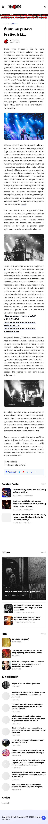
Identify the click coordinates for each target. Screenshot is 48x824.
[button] (36, 472)
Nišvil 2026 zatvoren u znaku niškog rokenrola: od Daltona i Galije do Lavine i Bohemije (29, 517)
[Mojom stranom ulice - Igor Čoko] (24, 578)
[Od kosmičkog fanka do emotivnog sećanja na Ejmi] (6, 492)
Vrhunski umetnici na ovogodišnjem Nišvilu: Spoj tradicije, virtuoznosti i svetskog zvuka (27, 706)
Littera (8, 588)
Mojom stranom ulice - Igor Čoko (22, 591)
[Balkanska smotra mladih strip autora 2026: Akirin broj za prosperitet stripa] (6, 753)
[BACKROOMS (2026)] (6, 642)
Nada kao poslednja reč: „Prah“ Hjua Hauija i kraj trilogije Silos (27, 618)
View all (43, 484)
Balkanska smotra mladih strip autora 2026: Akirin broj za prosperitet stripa (28, 751)
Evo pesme (17, 372)
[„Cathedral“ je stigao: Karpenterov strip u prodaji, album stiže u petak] (6, 653)
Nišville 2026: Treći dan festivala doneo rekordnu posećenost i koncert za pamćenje (28, 694)
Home (6, 23)
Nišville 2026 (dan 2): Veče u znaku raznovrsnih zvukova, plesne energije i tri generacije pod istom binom (28, 718)
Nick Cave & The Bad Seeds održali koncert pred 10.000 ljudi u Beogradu (27, 785)
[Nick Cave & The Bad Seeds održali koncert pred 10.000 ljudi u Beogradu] (6, 787)
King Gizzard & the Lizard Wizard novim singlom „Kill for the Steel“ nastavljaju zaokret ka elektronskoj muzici (28, 762)
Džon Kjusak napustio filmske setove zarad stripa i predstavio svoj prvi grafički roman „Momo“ (28, 664)
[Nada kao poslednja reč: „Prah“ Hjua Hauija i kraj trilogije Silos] (8, 620)
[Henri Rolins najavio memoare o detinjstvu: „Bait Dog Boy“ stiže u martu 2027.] (8, 608)
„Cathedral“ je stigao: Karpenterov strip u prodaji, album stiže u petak (27, 651)
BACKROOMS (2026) (20, 639)
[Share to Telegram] (31, 472)
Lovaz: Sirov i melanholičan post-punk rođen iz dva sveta (28, 741)
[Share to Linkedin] (27, 472)
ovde (23, 204)
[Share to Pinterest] (23, 472)
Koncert (14, 23)
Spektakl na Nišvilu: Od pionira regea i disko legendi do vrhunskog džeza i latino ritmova (29, 504)
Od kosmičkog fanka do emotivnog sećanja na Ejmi (29, 490)
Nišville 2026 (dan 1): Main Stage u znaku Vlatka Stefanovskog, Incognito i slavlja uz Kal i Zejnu (29, 774)
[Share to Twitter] (19, 472)
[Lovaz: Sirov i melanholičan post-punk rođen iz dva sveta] (6, 743)
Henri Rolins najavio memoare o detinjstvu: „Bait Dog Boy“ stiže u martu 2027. (28, 607)
